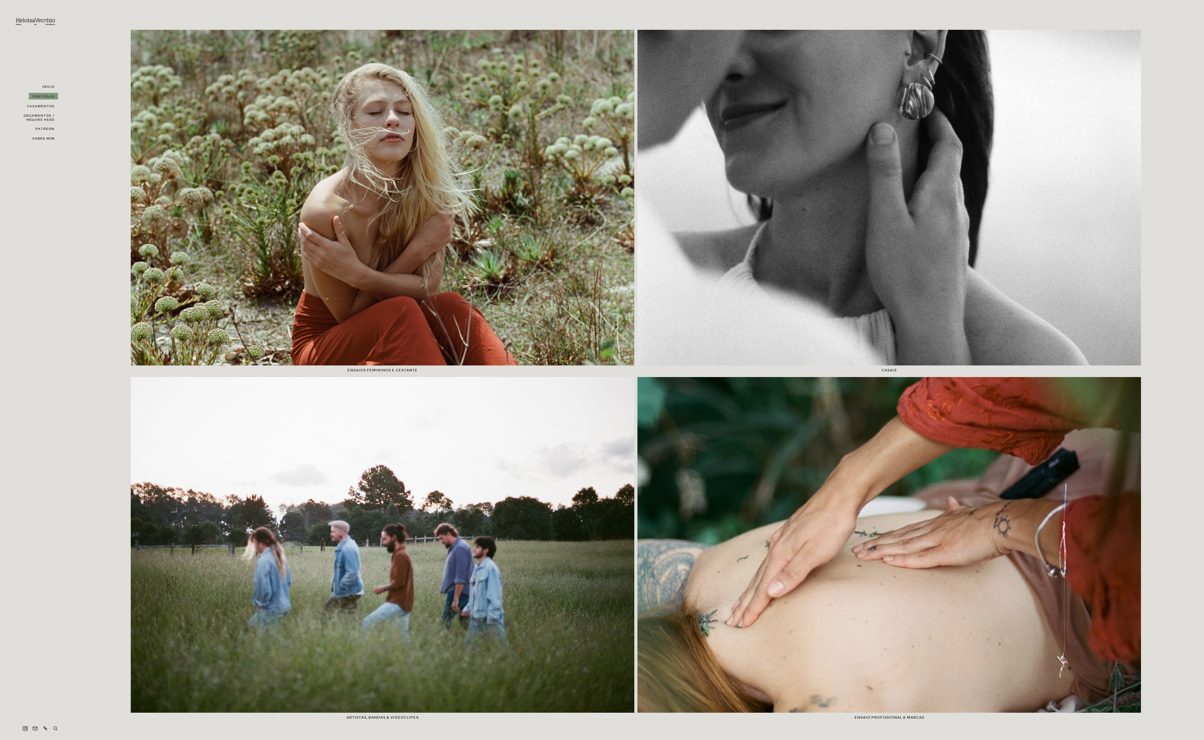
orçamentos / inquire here (39, 118)
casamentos (41, 106)
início (48, 87)
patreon (45, 129)
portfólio (44, 96)
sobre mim (43, 138)
